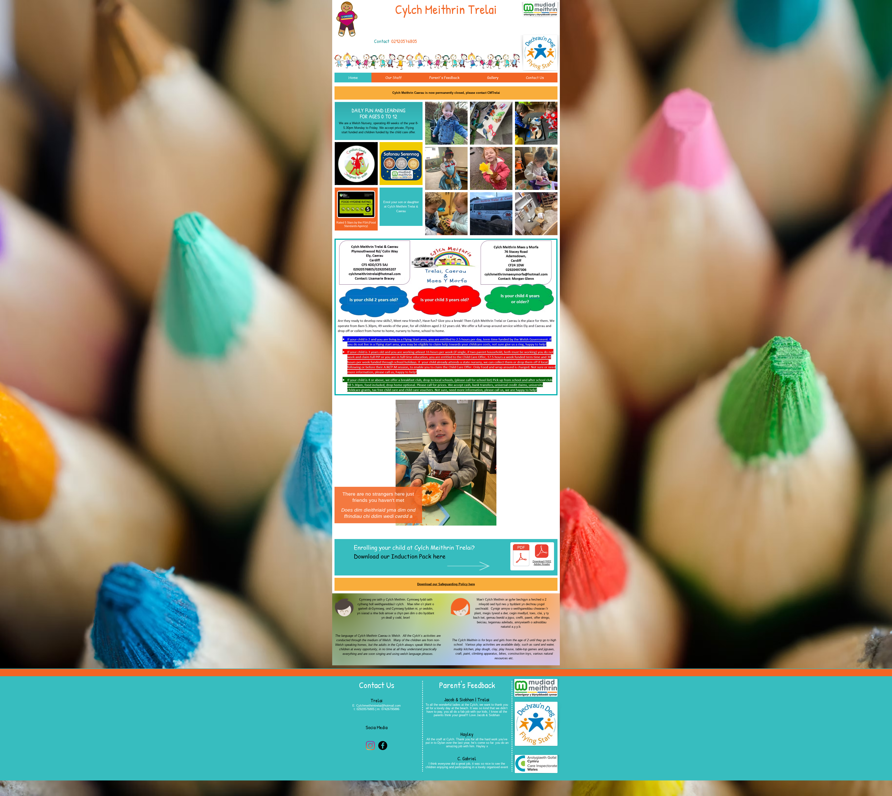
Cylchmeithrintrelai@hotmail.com (378, 705)
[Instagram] (370, 745)
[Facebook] (382, 745)
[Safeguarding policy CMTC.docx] (521, 555)
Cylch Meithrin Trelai (446, 9)
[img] (446, 123)
